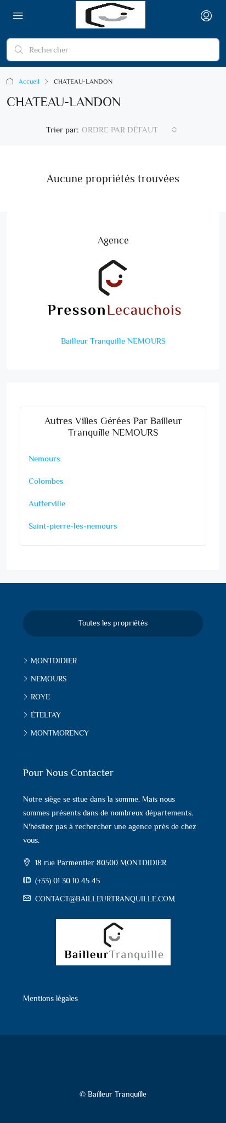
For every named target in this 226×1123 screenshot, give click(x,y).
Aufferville (47, 503)
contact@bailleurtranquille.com (105, 898)
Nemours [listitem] (48, 678)
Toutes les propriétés (113, 622)
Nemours (44, 458)
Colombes (46, 480)
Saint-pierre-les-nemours (73, 525)
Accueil (29, 81)
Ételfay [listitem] (46, 714)
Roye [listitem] (40, 696)
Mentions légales (50, 998)
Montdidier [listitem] (54, 660)
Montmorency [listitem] (60, 732)
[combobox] (129, 129)
